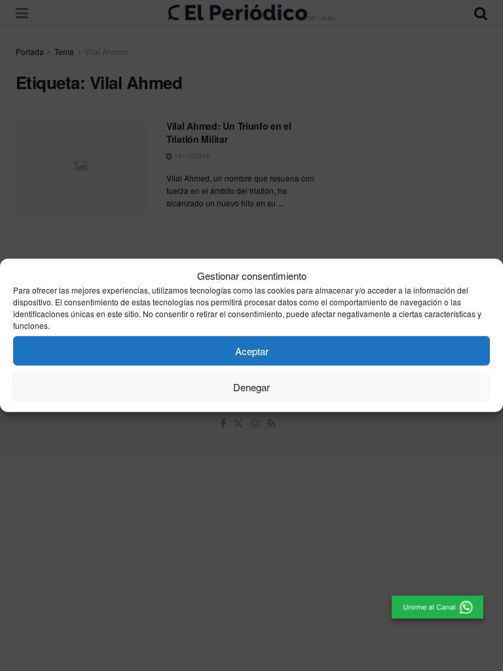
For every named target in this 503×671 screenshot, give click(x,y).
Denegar (251, 387)
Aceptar (252, 351)
